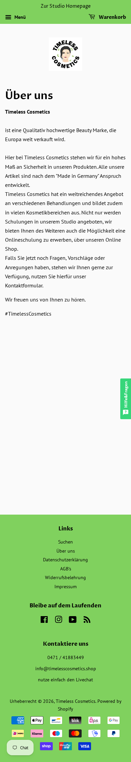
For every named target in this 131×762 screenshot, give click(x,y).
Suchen (65, 542)
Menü (19, 17)
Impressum (65, 587)
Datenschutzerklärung (65, 560)
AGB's (65, 569)
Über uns (65, 551)
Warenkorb (112, 17)
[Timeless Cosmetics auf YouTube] (73, 621)
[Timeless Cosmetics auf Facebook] (44, 621)
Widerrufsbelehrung (65, 577)
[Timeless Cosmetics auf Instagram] (58, 621)
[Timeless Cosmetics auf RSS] (87, 621)
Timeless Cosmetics (75, 701)
